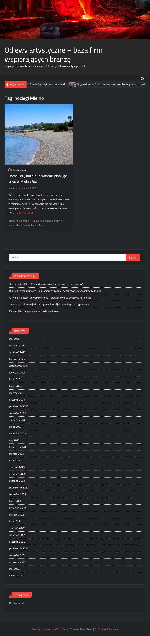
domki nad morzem (18, 220)
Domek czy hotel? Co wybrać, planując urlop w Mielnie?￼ (37, 178)
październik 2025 (18, 365)
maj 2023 (14, 440)
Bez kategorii (19, 170)
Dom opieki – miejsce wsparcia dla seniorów (34, 311)
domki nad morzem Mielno (47, 220)
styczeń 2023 (17, 467)
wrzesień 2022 (17, 494)
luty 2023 (14, 460)
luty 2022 (14, 521)
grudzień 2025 (17, 352)
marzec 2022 (16, 514)
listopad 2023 (17, 399)
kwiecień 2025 (17, 372)
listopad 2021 (17, 541)
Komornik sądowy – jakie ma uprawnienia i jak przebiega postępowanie (49, 304)
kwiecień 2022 (17, 507)
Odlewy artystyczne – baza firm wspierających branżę (54, 54)
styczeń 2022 (17, 528)
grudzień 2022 (17, 473)
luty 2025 (14, 379)
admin (11, 188)
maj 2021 (14, 568)
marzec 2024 (16, 392)
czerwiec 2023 (17, 433)
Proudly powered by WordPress (50, 629)
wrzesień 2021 (17, 555)
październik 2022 (18, 487)
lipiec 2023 (15, 426)
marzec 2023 (16, 453)
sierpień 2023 (17, 419)
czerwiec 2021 (17, 561)
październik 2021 (18, 548)
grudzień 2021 (17, 534)
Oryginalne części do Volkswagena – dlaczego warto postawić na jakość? (50, 297)
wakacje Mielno (36, 225)
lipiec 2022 (15, 501)
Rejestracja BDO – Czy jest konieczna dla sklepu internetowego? (46, 284)
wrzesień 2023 (17, 413)
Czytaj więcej (26, 212)
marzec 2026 (16, 345)
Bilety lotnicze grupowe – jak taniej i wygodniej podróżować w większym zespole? (55, 290)
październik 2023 (18, 406)
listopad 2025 (17, 359)
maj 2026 (14, 338)
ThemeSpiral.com (108, 629)
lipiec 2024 (15, 386)
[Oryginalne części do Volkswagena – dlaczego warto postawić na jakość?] (63, 84)
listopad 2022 (17, 480)
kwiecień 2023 (17, 446)
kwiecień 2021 (17, 575)
